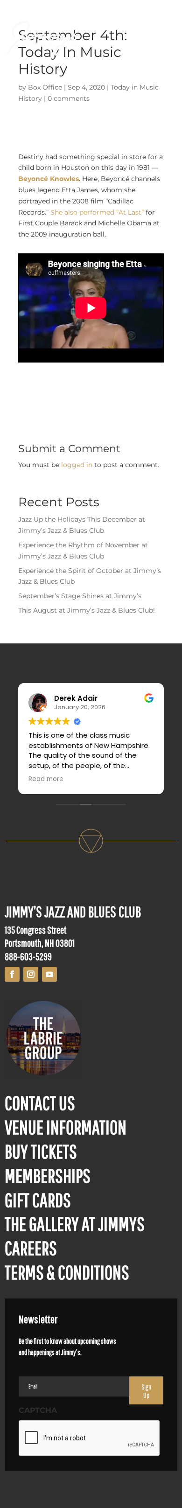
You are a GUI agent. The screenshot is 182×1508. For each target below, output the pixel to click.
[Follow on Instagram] (30, 974)
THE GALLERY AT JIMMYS (75, 1223)
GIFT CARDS (38, 1199)
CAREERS (31, 1247)
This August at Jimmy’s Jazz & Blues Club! (86, 610)
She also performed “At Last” (97, 212)
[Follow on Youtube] (49, 974)
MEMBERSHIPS (48, 1175)
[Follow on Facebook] (12, 974)
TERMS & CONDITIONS (67, 1272)
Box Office (45, 87)
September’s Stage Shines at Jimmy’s (79, 596)
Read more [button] (45, 779)
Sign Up (146, 1390)
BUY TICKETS (41, 1151)
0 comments (69, 98)
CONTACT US (40, 1102)
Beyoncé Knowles (48, 179)
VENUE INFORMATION (65, 1127)
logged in (76, 465)
